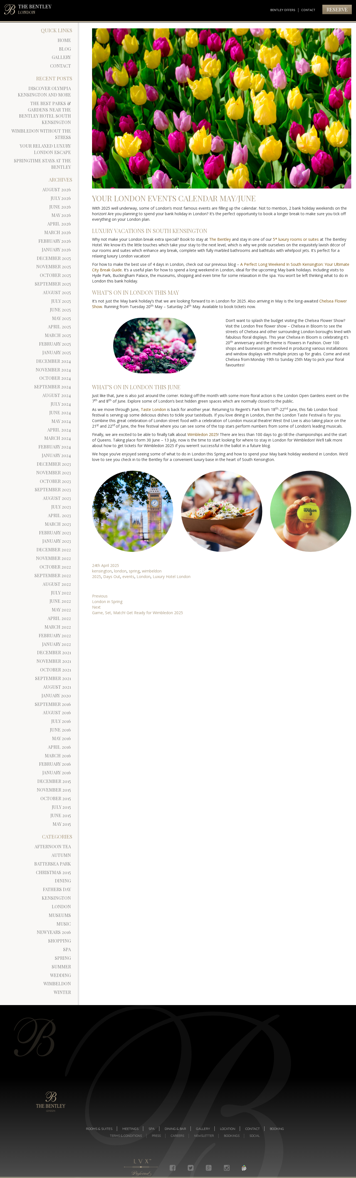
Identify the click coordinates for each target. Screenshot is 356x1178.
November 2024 (53, 370)
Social (254, 1136)
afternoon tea (52, 846)
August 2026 (56, 189)
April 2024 (59, 430)
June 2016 (60, 730)
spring (63, 958)
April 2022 (59, 618)
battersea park (52, 864)
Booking (277, 1129)
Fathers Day (57, 889)
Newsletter (204, 1136)
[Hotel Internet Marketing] (244, 1167)
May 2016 (61, 738)
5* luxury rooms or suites (296, 239)
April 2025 (59, 326)
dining (63, 881)
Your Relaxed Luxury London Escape (45, 149)
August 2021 (57, 687)
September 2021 (53, 678)
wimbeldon (57, 983)
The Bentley (220, 239)
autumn (61, 855)
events (128, 576)
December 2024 (53, 361)
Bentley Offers (282, 10)
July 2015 (61, 807)
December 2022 (53, 549)
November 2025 (53, 266)
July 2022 (61, 593)
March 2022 (57, 627)
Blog (65, 49)
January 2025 (56, 352)
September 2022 (52, 575)
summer (61, 966)
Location (227, 1129)
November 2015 (54, 790)
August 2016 (57, 712)
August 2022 (57, 584)
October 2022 (55, 567)
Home (64, 40)
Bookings (231, 1136)
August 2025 (57, 292)
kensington (56, 898)
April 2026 (59, 224)
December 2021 (54, 652)
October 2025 (55, 275)
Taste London (153, 409)
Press (156, 1136)
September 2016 (53, 704)
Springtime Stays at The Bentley (42, 164)
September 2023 (53, 489)
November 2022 (53, 558)
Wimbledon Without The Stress (41, 134)
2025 (96, 576)
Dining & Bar (175, 1129)
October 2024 (55, 378)
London (143, 576)
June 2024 (60, 412)
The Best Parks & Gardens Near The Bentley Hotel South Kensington (45, 112)
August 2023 (57, 498)
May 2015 (62, 824)
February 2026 (54, 241)
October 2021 (55, 670)
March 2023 (58, 524)
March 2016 (58, 755)
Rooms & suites (99, 1129)
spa (67, 949)
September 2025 (53, 284)
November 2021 (53, 661)
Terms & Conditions (126, 1136)
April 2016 (59, 747)
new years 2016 (54, 932)
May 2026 (61, 215)
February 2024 (54, 447)
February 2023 (55, 532)
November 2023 (53, 472)
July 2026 (61, 198)
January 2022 (56, 644)
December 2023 (54, 464)
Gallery (61, 57)
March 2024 (57, 438)
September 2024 (52, 387)
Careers (177, 1136)
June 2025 (60, 310)
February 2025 (55, 344)
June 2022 (60, 601)
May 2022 (61, 609)
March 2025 (58, 335)
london (61, 906)
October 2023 (55, 481)
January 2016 (56, 772)
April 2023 (59, 515)
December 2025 (54, 258)
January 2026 (56, 249)
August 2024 (56, 395)
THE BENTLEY (34, 9)
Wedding (60, 975)
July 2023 (61, 507)
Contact (308, 10)
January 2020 (56, 695)
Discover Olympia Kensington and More (44, 91)
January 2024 (56, 455)
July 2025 (61, 301)
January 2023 (56, 541)
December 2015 (54, 781)
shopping (59, 941)
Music (63, 924)
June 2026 (60, 207)
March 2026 (57, 232)
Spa (152, 1129)
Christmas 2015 (53, 872)
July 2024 (61, 404)
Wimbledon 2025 (202, 434)
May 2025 (61, 318)
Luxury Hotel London (172, 576)
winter (62, 992)
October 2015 (55, 798)
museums (60, 915)
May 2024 (61, 421)
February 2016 (55, 764)
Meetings (130, 1129)
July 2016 (61, 721)
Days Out (111, 576)
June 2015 (60, 815)
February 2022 (55, 635)
